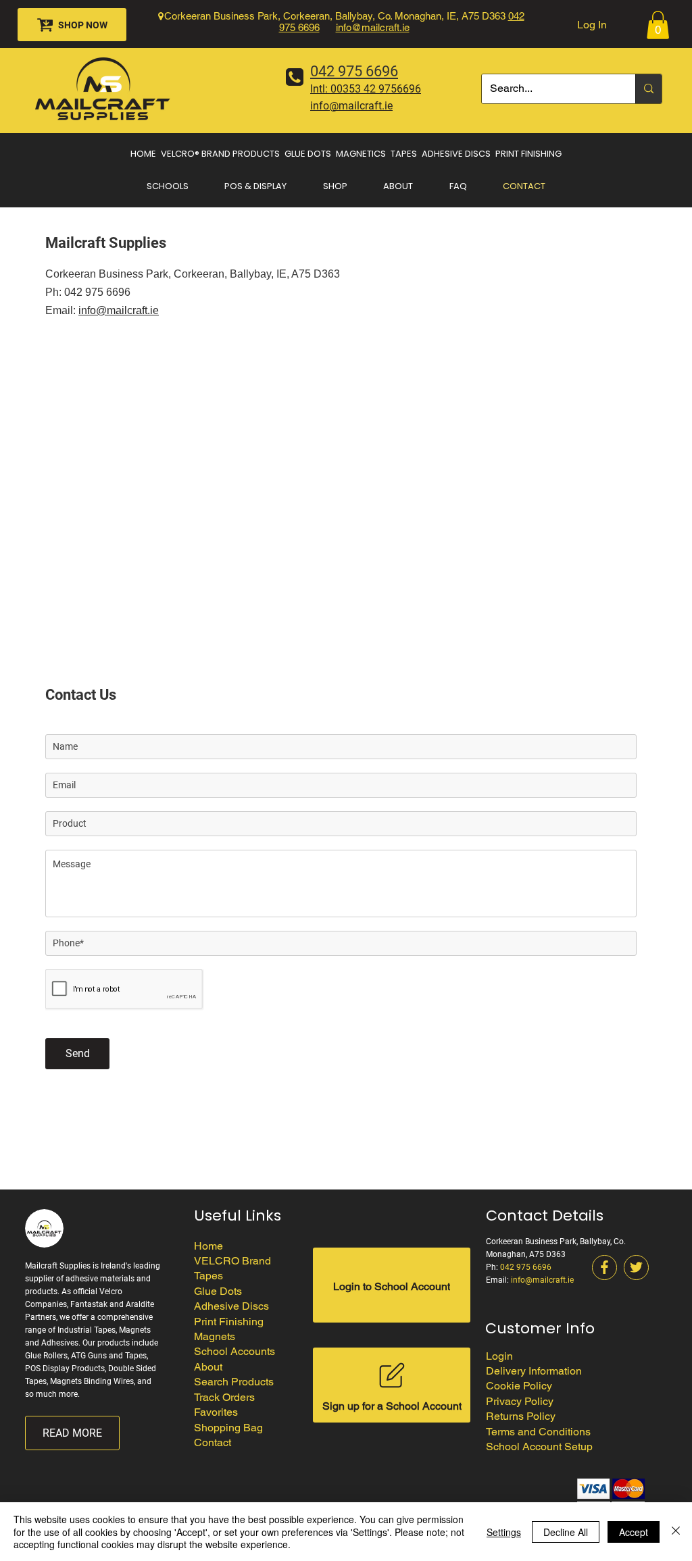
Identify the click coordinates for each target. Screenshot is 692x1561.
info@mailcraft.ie (373, 27)
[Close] (676, 1531)
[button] (658, 25)
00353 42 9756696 (375, 88)
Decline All (565, 1532)
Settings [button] (504, 1532)
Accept (633, 1532)
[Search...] (648, 88)
